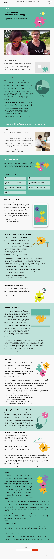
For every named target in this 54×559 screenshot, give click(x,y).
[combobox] (49, 1)
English (49, 1)
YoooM (41, 555)
